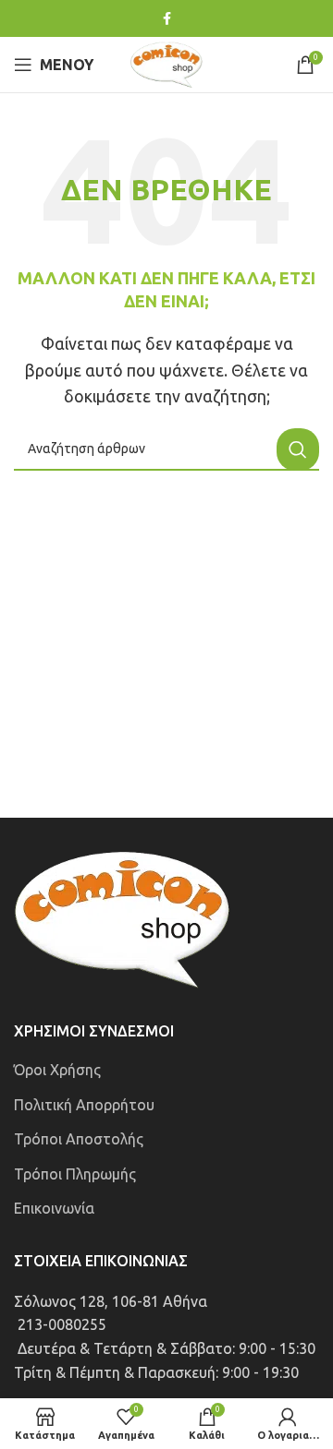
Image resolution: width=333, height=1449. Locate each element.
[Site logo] (166, 62)
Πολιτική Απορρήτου (84, 1104)
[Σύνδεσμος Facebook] (167, 18)
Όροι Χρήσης (57, 1069)
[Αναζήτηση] (298, 449)
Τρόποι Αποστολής (78, 1139)
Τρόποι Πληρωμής (75, 1174)
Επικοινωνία (54, 1208)
